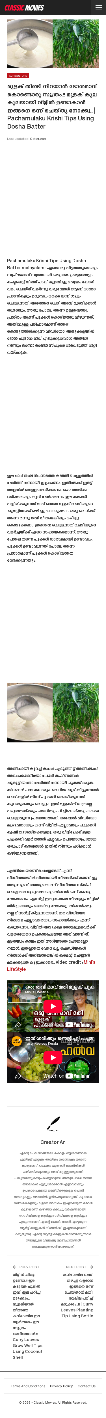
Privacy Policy (61, 1386)
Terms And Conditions (28, 1386)
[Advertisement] (53, 201)
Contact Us (87, 1386)
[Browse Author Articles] (53, 1123)
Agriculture (18, 75)
